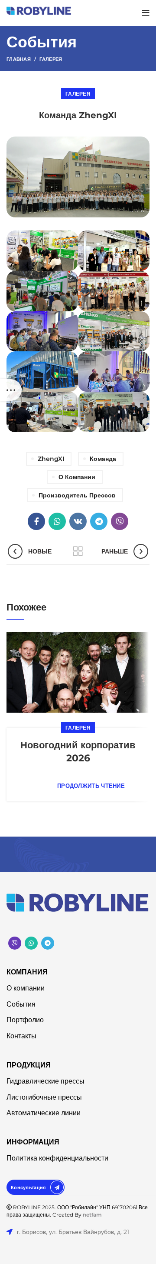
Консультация (28, 1187)
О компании (76, 477)
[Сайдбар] (11, 390)
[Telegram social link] (98, 521)
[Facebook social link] (36, 521)
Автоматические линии (43, 1113)
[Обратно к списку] (78, 551)
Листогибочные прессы (44, 1097)
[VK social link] (78, 521)
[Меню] (146, 13)
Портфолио (25, 1020)
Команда (103, 459)
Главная (18, 59)
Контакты (21, 1036)
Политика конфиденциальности (57, 1158)
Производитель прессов (77, 495)
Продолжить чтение (91, 785)
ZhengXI (51, 459)
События (21, 1004)
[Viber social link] (119, 521)
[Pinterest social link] (14, 943)
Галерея (50, 59)
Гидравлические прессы (45, 1081)
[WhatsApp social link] (57, 521)
